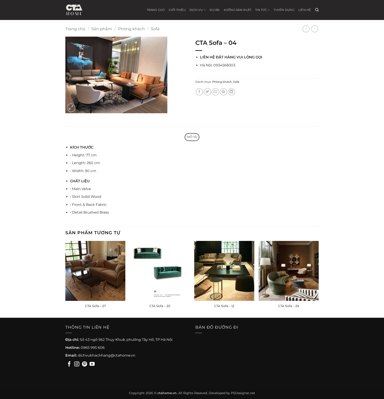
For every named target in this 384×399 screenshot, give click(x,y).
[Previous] (65, 278)
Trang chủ (156, 10)
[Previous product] (314, 28)
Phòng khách (131, 28)
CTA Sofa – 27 (95, 306)
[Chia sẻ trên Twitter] (207, 91)
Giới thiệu (177, 10)
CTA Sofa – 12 (224, 306)
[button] (317, 10)
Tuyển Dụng (284, 10)
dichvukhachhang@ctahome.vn (106, 355)
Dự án (215, 10)
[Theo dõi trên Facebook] (69, 364)
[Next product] (305, 28)
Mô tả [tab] (192, 137)
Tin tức (261, 10)
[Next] (318, 278)
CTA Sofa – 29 (288, 306)
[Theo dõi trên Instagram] (76, 364)
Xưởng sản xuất (237, 10)
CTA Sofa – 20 (159, 306)
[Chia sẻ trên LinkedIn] (231, 91)
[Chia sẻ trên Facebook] (199, 91)
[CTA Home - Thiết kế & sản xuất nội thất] (76, 10)
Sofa (155, 28)
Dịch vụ (196, 10)
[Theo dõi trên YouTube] (92, 364)
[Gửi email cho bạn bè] (215, 91)
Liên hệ (304, 10)
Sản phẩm (101, 28)
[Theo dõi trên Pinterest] (84, 364)
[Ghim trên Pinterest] (223, 91)
